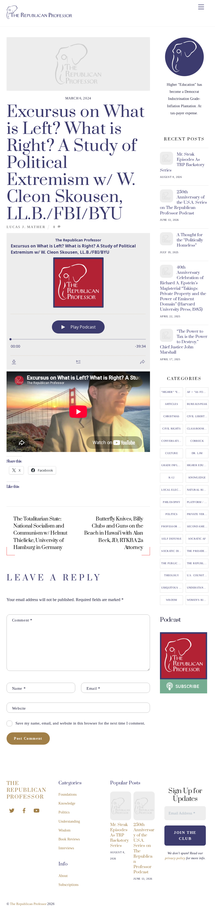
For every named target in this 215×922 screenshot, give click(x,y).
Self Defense (171, 539)
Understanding (197, 587)
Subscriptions (68, 885)
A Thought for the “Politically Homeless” (190, 240)
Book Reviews (69, 839)
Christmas (171, 416)
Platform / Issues (197, 502)
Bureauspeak (197, 404)
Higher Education (197, 465)
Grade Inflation (172, 465)
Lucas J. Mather (26, 227)
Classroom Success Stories (197, 428)
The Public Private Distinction (172, 563)
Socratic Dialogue (172, 551)
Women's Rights (197, 600)
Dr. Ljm (197, 453)
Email (93, 688)
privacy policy (175, 858)
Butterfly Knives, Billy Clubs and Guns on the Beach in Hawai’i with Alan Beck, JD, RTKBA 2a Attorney (113, 533)
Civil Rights (171, 428)
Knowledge (197, 477)
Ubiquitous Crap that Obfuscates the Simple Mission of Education (172, 587)
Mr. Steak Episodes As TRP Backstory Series (182, 162)
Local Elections (172, 490)
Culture (171, 453)
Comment (22, 620)
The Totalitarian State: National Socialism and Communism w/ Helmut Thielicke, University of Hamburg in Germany (40, 533)
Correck (197, 441)
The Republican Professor (197, 563)
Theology (171, 575)
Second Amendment (197, 526)
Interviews (66, 848)
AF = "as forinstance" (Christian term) (197, 392)
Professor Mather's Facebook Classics (172, 526)
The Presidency (197, 551)
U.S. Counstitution (197, 575)
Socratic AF (197, 539)
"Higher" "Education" (172, 392)
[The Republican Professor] (39, 17)
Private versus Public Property (197, 514)
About (63, 876)
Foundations (67, 794)
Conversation (171, 441)
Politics (171, 514)
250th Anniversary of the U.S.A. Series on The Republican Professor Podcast (183, 202)
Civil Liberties (197, 416)
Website (19, 708)
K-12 (171, 477)
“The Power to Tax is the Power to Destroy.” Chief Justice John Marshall (183, 342)
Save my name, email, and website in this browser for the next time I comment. (80, 723)
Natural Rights (197, 490)
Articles (171, 404)
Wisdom (171, 600)
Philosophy (171, 502)
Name (19, 688)
